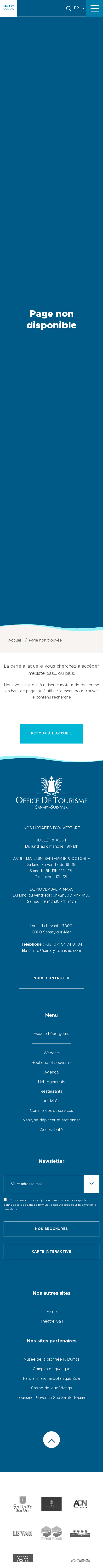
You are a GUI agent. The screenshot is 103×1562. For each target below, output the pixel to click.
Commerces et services (51, 1111)
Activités (51, 1101)
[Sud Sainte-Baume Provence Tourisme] (51, 1505)
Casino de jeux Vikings (51, 1388)
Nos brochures (51, 1229)
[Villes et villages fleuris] (80, 1534)
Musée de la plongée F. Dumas (51, 1359)
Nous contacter (51, 978)
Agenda (51, 1072)
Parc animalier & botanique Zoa (51, 1378)
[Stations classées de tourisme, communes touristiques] (51, 1534)
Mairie (51, 1312)
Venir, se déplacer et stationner (51, 1120)
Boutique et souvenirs (52, 1063)
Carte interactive (51, 1251)
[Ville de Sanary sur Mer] (22, 1505)
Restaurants (51, 1091)
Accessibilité (51, 1130)
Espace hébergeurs (51, 1034)
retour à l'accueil (51, 733)
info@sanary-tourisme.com (57, 951)
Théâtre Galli (51, 1321)
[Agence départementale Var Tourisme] (22, 1534)
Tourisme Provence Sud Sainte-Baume (51, 1398)
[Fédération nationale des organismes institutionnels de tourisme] (80, 1505)
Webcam (52, 1053)
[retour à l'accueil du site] (8, 8)
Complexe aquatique (51, 1369)
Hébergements (51, 1082)
